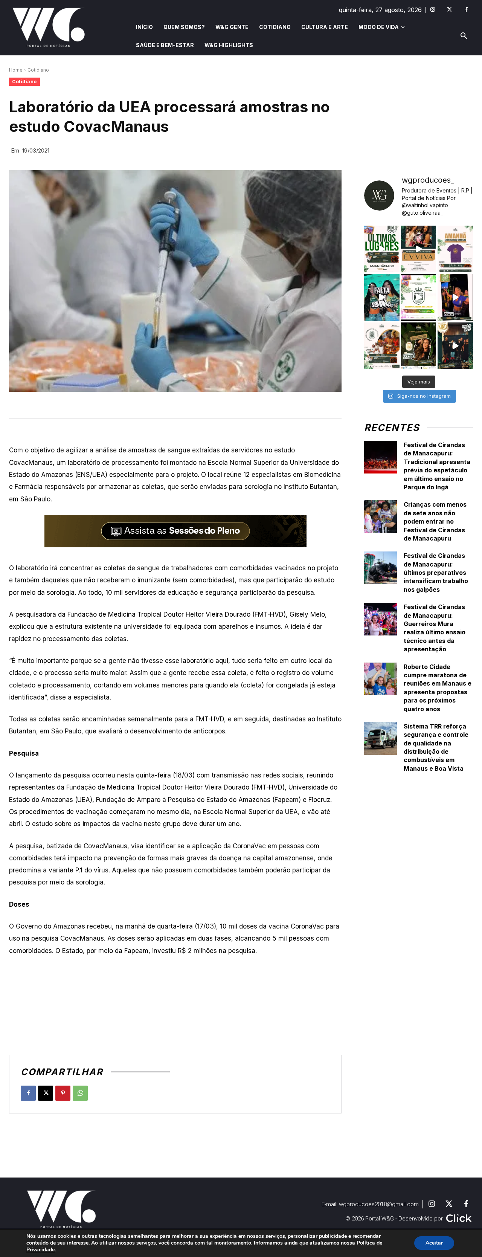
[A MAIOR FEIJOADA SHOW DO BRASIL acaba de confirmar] (418, 345)
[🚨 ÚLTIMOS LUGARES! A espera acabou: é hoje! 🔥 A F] (382, 249)
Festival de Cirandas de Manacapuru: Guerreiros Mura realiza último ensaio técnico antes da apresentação (434, 628)
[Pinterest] (62, 1093)
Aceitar (434, 1242)
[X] (45, 1093)
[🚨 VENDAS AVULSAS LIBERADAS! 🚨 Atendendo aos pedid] (418, 297)
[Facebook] (466, 9)
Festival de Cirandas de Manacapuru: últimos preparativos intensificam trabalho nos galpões (436, 572)
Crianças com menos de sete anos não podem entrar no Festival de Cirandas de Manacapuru (435, 521)
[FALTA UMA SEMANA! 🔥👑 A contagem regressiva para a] (382, 297)
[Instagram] (432, 9)
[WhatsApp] (80, 1093)
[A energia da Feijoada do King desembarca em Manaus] (455, 297)
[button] (464, 36)
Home (16, 70)
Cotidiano (38, 70)
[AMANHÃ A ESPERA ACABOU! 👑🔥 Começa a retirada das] (455, 249)
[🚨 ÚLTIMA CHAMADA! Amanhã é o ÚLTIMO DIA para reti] (418, 249)
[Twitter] (449, 9)
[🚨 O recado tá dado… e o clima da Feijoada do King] (455, 345)
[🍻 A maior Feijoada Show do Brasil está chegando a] (382, 345)
